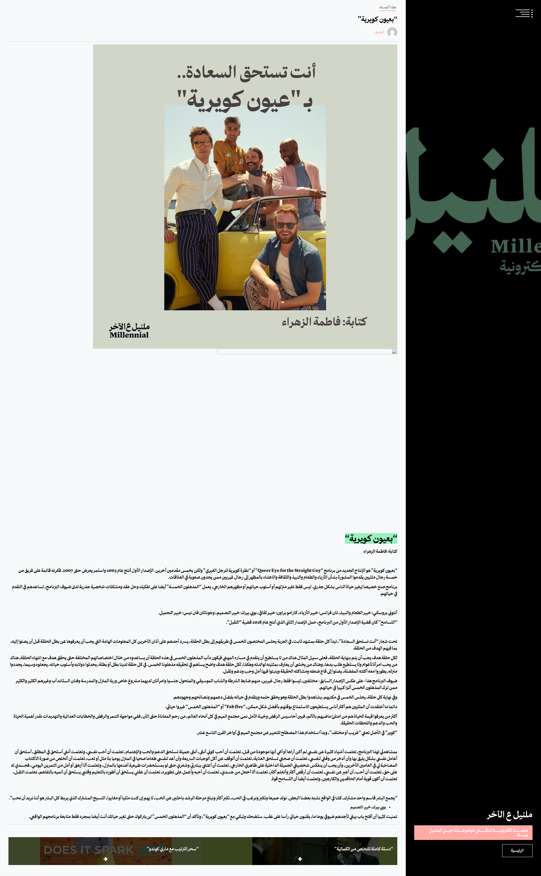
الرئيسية (517, 850)
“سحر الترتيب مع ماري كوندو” (173, 849)
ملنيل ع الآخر (510, 814)
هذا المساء (387, 7)
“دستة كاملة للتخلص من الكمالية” (363, 849)
